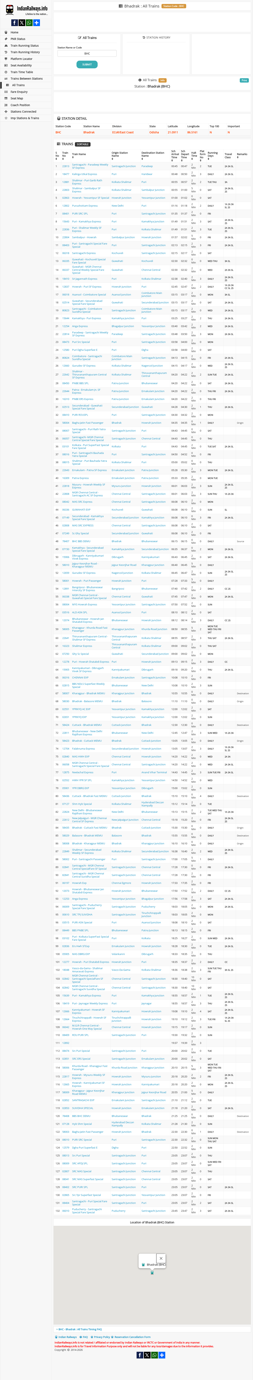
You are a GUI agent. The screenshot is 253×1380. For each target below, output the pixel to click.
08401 (65, 213)
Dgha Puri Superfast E (84, 1147)
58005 (65, 629)
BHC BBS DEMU (81, 541)
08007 (65, 430)
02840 (65, 756)
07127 (65, 804)
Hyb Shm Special (82, 1124)
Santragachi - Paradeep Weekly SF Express (90, 166)
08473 (65, 342)
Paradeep (147, 166)
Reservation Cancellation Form (132, 1337)
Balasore (147, 701)
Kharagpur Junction (153, 565)
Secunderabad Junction (155, 302)
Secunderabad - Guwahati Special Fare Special (87, 407)
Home (14, 32)
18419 (65, 1003)
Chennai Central (151, 270)
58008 (65, 843)
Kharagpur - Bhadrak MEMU (88, 693)
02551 (65, 709)
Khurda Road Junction (154, 629)
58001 (65, 580)
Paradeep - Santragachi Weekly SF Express (90, 334)
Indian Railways (67, 1337)
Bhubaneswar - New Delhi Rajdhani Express (87, 732)
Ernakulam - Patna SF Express (89, 470)
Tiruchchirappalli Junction (151, 914)
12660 (65, 365)
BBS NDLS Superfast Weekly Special (88, 685)
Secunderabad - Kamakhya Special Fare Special (88, 517)
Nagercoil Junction (152, 365)
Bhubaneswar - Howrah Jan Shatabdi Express (88, 620)
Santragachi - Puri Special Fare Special (89, 1202)
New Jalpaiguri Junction (125, 819)
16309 (65, 478)
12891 (65, 588)
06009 (65, 906)
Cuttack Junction (121, 725)
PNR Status (18, 39)
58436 (65, 796)
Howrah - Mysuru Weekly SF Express (88, 1076)
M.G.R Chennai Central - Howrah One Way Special (87, 1027)
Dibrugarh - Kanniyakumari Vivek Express (88, 557)
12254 (65, 326)
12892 (65, 1043)
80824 (65, 357)
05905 (65, 954)
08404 (65, 1203)
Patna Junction (120, 383)
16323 (65, 646)
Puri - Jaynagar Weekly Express (90, 1003)
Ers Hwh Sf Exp (81, 946)
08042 (65, 501)
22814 (65, 334)
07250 (65, 654)
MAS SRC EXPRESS (82, 525)
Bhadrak (117, 422)
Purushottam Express (85, 205)
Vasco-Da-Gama (121, 970)
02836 (65, 946)
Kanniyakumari (150, 557)
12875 (65, 772)
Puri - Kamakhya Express (86, 221)
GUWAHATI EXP (81, 509)
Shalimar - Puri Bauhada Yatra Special (89, 462)
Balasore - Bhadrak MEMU (87, 835)
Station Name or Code (70, 47)
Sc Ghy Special (80, 533)
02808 (65, 525)
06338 (65, 596)
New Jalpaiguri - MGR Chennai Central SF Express (89, 819)
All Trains (18, 85)
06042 (65, 1027)
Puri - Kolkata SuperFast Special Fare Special (90, 938)
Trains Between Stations (27, 78)
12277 (65, 962)
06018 (65, 294)
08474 (65, 1051)
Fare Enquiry (19, 92)
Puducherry (148, 906)
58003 (65, 1132)
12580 (65, 350)
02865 (65, 1195)
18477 (65, 174)
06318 (65, 253)
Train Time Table (22, 72)
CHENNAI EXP (80, 677)
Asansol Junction (121, 294)
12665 (65, 1084)
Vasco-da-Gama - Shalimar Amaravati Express (87, 969)
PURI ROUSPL (80, 415)
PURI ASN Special (82, 922)
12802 (65, 205)
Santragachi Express (84, 253)
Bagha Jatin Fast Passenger (87, 422)
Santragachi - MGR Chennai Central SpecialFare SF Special (89, 867)
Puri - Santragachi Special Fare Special (89, 245)
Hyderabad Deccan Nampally (153, 804)
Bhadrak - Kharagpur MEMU (88, 843)
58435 (65, 827)
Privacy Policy (101, 1337)
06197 (65, 883)
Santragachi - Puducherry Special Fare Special (87, 906)
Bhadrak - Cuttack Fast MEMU (89, 827)
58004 (65, 422)
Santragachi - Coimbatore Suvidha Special (87, 310)
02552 (65, 780)
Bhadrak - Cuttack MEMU (87, 740)
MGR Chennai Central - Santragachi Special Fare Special (90, 764)
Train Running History (25, 52)
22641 (65, 638)
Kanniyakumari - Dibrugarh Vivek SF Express (88, 669)
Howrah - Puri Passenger (86, 580)
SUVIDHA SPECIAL (82, 1108)
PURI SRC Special (82, 1139)
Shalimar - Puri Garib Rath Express (87, 182)
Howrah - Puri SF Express (86, 286)
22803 (65, 190)
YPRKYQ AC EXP (81, 709)
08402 (65, 1187)
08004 (65, 604)
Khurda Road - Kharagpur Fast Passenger (90, 1067)
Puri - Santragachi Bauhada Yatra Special (88, 454)
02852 (65, 1100)
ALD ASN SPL (79, 612)
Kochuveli (117, 253)
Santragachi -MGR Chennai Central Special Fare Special (88, 438)
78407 (65, 541)
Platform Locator (21, 59)
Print (244, 80)
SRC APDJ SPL (80, 1163)
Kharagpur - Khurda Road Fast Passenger (90, 629)
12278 (65, 661)
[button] (152, 1272)
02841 (65, 867)
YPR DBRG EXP (80, 788)
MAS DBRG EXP (81, 954)
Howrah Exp (79, 883)
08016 (65, 454)
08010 (65, 1139)
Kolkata (116, 446)
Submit (87, 64)
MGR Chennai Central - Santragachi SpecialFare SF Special (87, 978)
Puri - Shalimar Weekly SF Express (87, 229)
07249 (65, 533)
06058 (65, 764)
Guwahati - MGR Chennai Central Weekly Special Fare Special (88, 270)
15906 (65, 557)
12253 (65, 898)
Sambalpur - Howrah (84, 237)
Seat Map (17, 98)
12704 (65, 748)
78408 (65, 1116)
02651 (65, 717)
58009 (65, 1092)
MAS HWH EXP (81, 756)
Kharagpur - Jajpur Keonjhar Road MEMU (88, 1092)
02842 (65, 978)
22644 (65, 391)
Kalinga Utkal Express (84, 174)
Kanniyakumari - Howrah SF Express (88, 1011)
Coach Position (20, 105)
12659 (65, 573)
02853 (65, 1108)
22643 (65, 470)
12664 (65, 1019)
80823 (65, 310)
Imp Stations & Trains (25, 118)
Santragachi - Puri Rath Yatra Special (89, 430)
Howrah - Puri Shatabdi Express (90, 962)
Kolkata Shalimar (121, 182)
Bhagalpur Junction (123, 326)
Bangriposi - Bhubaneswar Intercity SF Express (87, 588)
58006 (65, 1067)
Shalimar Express (82, 646)
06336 (65, 509)
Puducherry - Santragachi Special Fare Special (87, 1210)
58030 (65, 701)
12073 (65, 891)
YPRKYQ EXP (79, 717)
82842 (65, 987)
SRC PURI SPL (80, 1187)
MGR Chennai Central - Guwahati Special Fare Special (89, 596)
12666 (65, 1011)
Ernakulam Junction (153, 391)
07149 (65, 517)
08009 (65, 1163)
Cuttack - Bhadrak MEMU (87, 725)
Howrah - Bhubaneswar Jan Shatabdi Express (88, 890)
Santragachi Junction (124, 166)
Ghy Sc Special (80, 654)
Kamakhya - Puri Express (86, 318)
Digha (145, 350)
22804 (65, 237)
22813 (65, 166)
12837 (65, 286)
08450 (65, 383)
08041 (65, 1179)
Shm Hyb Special (82, 804)
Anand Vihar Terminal (154, 772)
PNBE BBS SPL (80, 383)
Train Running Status (25, 45)
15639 (65, 995)
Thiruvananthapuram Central (154, 374)
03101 (65, 446)
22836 (65, 229)
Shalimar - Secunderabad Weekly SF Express (86, 851)
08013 (65, 1155)
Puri (114, 174)
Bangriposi (118, 588)
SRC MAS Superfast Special (87, 1179)
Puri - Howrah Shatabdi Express (90, 661)
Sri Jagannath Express (84, 278)
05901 (65, 788)
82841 (65, 875)
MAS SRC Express (82, 501)
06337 (65, 270)
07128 (65, 1124)
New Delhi (118, 205)
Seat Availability (21, 65)
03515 (65, 922)
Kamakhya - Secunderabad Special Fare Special (88, 549)
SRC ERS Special (81, 1058)
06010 (65, 1211)
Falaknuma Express (83, 748)
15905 (65, 669)
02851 (65, 1058)
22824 (65, 812)
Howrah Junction (121, 197)
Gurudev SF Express (83, 365)
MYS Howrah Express (84, 604)
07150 (65, 549)
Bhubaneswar (150, 383)
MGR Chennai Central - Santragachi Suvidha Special (88, 987)
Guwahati (117, 261)
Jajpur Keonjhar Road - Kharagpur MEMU (85, 565)
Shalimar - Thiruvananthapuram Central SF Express (89, 374)
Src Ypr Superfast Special (86, 1195)
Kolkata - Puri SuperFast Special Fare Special (90, 446)
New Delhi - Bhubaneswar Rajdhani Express (87, 811)
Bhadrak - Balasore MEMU (87, 701)
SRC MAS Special (81, 1171)
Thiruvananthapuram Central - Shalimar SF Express (90, 638)
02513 (65, 407)
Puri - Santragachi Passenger (88, 859)
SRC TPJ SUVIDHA (82, 914)
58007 (65, 693)
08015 (65, 462)
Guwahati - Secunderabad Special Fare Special (87, 302)
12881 (65, 182)
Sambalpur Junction (153, 190)
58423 (65, 740)
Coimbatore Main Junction (152, 294)
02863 (65, 197)
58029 (65, 835)
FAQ (85, 1337)
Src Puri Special (81, 1051)
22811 (65, 733)
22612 (65, 819)
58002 (65, 859)
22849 (65, 851)
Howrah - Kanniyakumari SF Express (88, 1084)
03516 (65, 612)
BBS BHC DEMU (81, 1116)
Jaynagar (147, 1003)
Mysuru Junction (121, 486)
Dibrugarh (118, 557)
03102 (65, 938)
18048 (65, 970)
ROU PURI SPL (80, 1035)
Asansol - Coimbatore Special (89, 294)
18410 (65, 278)
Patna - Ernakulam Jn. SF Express (86, 391)
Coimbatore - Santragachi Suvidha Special (87, 357)
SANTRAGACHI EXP (83, 1100)
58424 (65, 725)
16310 (65, 399)
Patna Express (80, 478)
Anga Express (80, 326)
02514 (65, 302)
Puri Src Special (81, 342)
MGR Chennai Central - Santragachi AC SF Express (87, 494)
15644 (65, 318)
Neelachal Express (82, 772)
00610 (65, 914)
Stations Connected (23, 111)
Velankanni (118, 954)
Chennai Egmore (121, 883)
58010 (65, 565)
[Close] (161, 1258)
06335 (65, 261)
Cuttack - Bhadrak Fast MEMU (89, 796)
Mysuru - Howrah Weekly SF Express (88, 486)
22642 (65, 374)
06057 (65, 438)
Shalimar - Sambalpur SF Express (86, 189)
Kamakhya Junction (153, 221)
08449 (65, 930)
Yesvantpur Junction (153, 197)
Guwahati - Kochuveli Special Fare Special (89, 261)
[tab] (152, 1329)
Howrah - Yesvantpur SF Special (90, 197)
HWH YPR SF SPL (82, 780)
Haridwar (147, 174)
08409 (65, 1035)
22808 (65, 494)
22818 (65, 486)
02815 (65, 685)
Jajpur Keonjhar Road (124, 565)
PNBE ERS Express (82, 399)
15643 (65, 221)
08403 (65, 245)
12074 (65, 620)
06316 (65, 677)
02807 (65, 1171)
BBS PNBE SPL (80, 930)
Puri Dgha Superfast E (84, 350)
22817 (65, 1076)
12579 (65, 1147)
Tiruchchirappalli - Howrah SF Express (89, 1019)
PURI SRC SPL (80, 213)
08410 (65, 415)
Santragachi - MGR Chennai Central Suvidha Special (88, 875)
